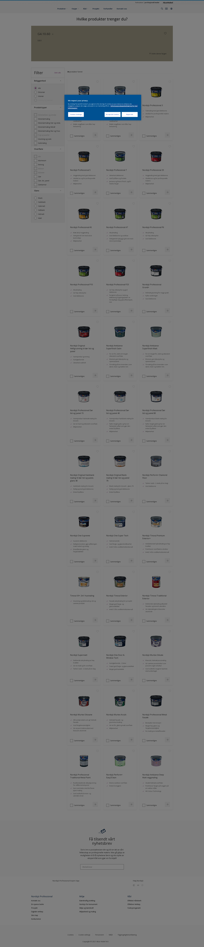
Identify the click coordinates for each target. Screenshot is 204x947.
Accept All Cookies (112, 114)
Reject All (129, 114)
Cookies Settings (76, 114)
